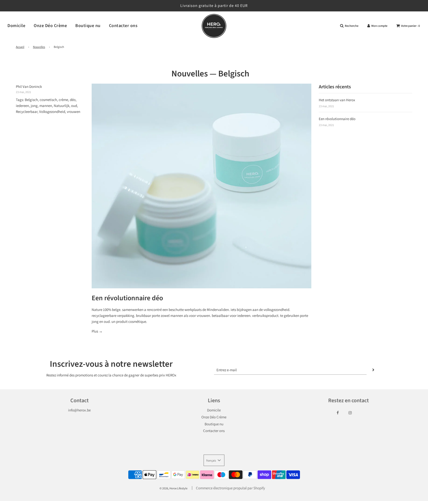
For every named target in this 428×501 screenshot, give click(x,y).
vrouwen (73, 111)
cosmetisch (48, 99)
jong (34, 105)
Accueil (20, 47)
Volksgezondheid (52, 111)
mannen (45, 105)
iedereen (22, 105)
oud (74, 105)
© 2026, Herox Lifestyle (173, 488)
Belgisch (31, 99)
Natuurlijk (61, 105)
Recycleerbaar (26, 111)
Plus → (97, 331)
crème (63, 99)
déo (73, 99)
